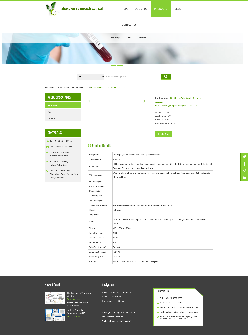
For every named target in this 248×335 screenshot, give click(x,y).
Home (125, 9)
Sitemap (121, 301)
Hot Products (108, 301)
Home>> (48, 88)
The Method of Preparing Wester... (79, 294)
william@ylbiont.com (59, 165)
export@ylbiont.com (59, 156)
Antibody (115, 37)
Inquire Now (163, 134)
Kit (129, 37)
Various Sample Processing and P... (76, 311)
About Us (141, 9)
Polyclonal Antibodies (80, 88)
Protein (142, 37)
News (177, 9)
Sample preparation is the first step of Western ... (78, 304)
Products (160, 9)
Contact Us (129, 25)
